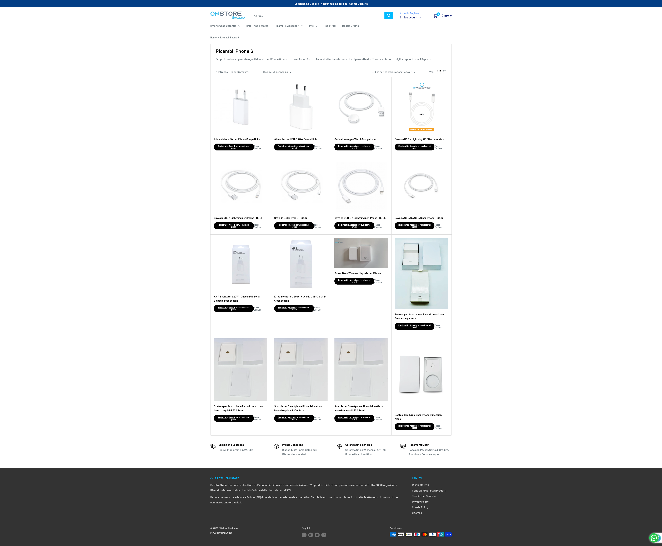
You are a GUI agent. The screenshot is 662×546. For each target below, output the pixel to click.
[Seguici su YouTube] (317, 534)
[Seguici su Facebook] (304, 534)
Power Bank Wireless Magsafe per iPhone (357, 273)
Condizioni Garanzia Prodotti (429, 490)
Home (213, 37)
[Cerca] (388, 15)
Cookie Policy (420, 507)
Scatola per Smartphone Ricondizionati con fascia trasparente (419, 316)
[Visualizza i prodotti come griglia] (439, 71)
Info (311, 25)
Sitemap (417, 512)
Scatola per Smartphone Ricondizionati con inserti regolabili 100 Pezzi (238, 408)
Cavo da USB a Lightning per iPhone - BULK (238, 217)
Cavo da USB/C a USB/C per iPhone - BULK (419, 217)
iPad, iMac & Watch (257, 25)
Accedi (232, 146)
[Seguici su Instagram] (310, 534)
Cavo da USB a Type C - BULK (290, 217)
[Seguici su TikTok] (323, 534)
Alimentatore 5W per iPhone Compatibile (237, 139)
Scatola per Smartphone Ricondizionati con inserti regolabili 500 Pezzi (358, 408)
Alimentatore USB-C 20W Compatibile (295, 139)
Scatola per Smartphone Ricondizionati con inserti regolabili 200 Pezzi (298, 408)
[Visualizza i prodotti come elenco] (444, 71)
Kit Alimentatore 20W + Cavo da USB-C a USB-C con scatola (300, 298)
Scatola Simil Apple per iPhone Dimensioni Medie (418, 416)
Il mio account (409, 17)
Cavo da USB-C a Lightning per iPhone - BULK (360, 217)
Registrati (330, 25)
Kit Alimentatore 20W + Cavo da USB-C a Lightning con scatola (237, 298)
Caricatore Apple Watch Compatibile (355, 139)
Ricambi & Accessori (287, 25)
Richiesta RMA (420, 484)
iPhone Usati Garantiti (223, 25)
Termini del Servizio (424, 496)
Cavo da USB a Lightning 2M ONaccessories (419, 139)
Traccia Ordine (350, 25)
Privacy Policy (420, 501)
